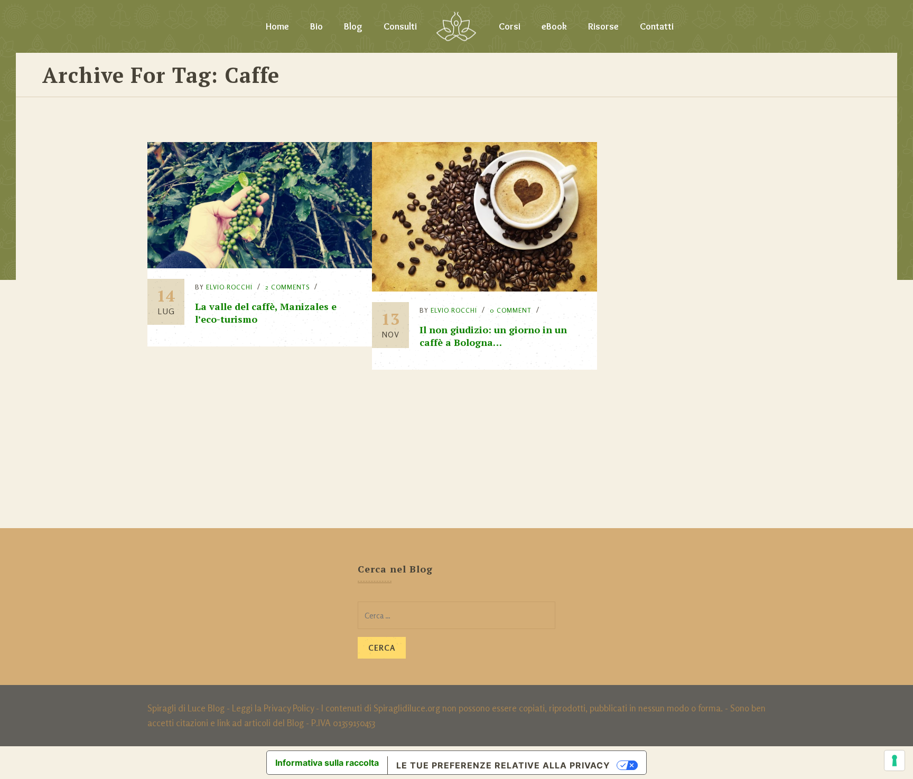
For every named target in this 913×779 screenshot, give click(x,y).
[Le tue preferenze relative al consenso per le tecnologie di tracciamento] (894, 760)
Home (277, 26)
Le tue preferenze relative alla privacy (503, 765)
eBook (554, 26)
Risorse (603, 26)
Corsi (509, 26)
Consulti (400, 26)
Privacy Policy (289, 708)
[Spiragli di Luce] (456, 26)
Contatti (657, 26)
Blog (353, 26)
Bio (316, 26)
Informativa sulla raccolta (327, 762)
